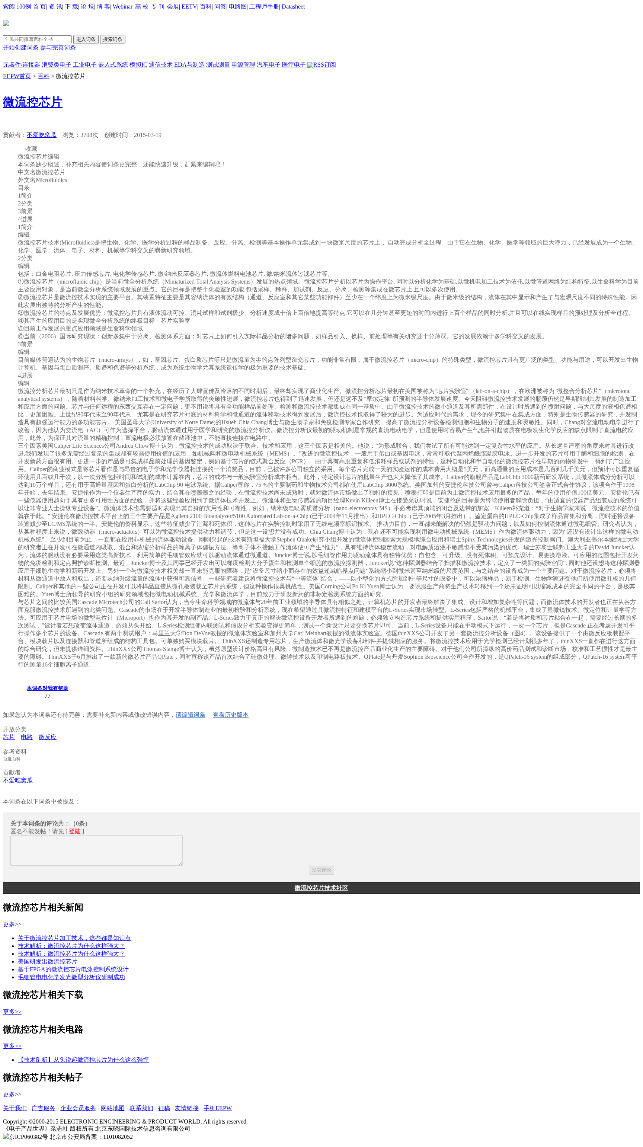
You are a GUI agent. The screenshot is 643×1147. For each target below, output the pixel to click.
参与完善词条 (58, 47)
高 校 (141, 6)
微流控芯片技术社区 (321, 888)
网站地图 (113, 1108)
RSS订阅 (324, 64)
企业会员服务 (78, 1108)
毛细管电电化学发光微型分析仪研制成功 (71, 977)
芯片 (9, 737)
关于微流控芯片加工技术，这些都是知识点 (74, 938)
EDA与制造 (189, 64)
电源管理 (243, 64)
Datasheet (293, 6)
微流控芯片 (33, 102)
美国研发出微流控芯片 (47, 961)
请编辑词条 (190, 715)
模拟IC (138, 64)
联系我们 (141, 1108)
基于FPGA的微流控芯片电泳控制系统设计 (73, 969)
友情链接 (187, 1108)
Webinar (122, 6)
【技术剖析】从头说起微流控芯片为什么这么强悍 (83, 1060)
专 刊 (157, 6)
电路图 (238, 6)
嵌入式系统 (113, 64)
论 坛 (87, 6)
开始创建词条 (21, 47)
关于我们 (15, 1108)
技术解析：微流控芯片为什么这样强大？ (71, 946)
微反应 (48, 737)
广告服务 (43, 1108)
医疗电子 (294, 64)
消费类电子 (56, 64)
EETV (189, 6)
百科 (206, 6)
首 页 (39, 6)
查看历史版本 (231, 715)
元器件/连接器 (21, 64)
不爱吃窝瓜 (42, 135)
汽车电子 (269, 64)
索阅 (9, 6)
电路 (27, 737)
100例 (23, 6)
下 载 (71, 6)
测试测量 (218, 64)
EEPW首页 (17, 76)
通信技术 (161, 64)
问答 (220, 6)
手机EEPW (218, 1108)
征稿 (164, 1108)
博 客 (103, 6)
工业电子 (85, 64)
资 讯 (55, 6)
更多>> (12, 924)
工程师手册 (264, 6)
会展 (173, 6)
